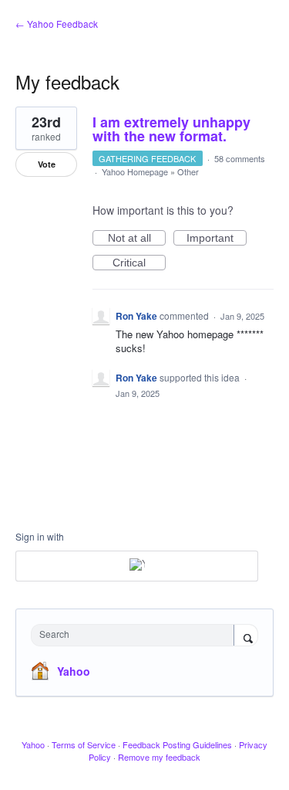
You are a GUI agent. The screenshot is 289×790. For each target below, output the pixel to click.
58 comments (239, 158)
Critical (139, 263)
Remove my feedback (159, 757)
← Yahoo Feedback (56, 23)
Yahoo (73, 671)
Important (217, 239)
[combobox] (136, 635)
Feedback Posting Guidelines (177, 744)
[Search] (246, 636)
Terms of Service (84, 744)
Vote (46, 164)
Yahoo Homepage (135, 171)
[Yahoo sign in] (136, 566)
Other (188, 171)
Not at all (137, 239)
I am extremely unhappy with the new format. (171, 129)
